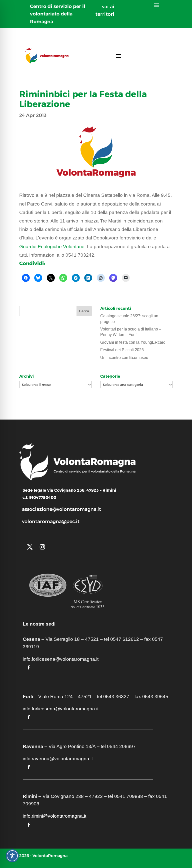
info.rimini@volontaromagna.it (54, 816)
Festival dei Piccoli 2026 (122, 350)
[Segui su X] (30, 547)
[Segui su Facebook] (29, 667)
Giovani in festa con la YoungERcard (133, 342)
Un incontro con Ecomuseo (124, 357)
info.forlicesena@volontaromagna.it (60, 659)
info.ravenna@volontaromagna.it (58, 758)
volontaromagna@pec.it (51, 521)
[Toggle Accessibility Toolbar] (12, 856)
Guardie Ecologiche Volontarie (51, 246)
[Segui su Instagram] (42, 547)
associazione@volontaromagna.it (61, 509)
